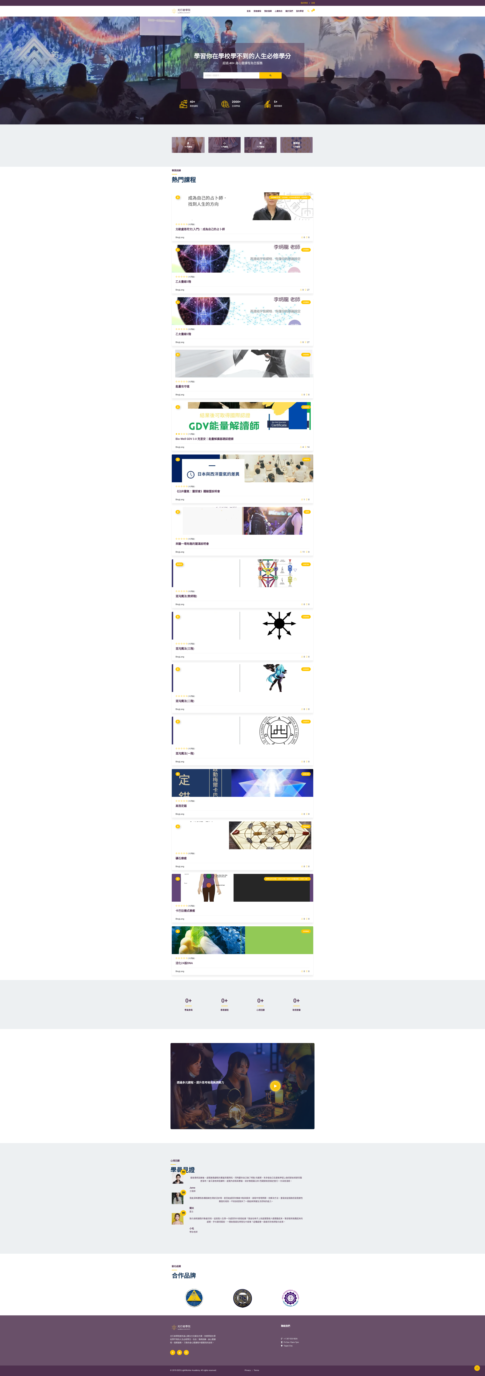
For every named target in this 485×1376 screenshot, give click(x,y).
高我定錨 (181, 805)
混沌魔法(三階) (185, 648)
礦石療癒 (181, 858)
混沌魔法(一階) (185, 753)
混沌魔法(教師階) (186, 596)
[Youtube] (179, 1352)
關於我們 (289, 11)
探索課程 (257, 11)
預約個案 (268, 11)
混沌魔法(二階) (185, 701)
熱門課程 (184, 179)
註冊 (313, 3)
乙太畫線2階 (183, 334)
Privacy (248, 1370)
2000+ (236, 102)
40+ (192, 102)
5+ (275, 102)
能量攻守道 (182, 386)
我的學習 (304, 3)
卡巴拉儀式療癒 (185, 910)
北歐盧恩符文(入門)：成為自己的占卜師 (200, 229)
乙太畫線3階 (183, 281)
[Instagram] (186, 1352)
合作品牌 (184, 1275)
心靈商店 (278, 11)
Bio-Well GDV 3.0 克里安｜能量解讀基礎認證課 (205, 438)
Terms (256, 1370)
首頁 (249, 11)
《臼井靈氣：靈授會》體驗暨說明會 (198, 491)
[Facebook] (172, 1352)
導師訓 (179, 564)
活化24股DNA (184, 963)
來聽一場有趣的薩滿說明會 (192, 543)
